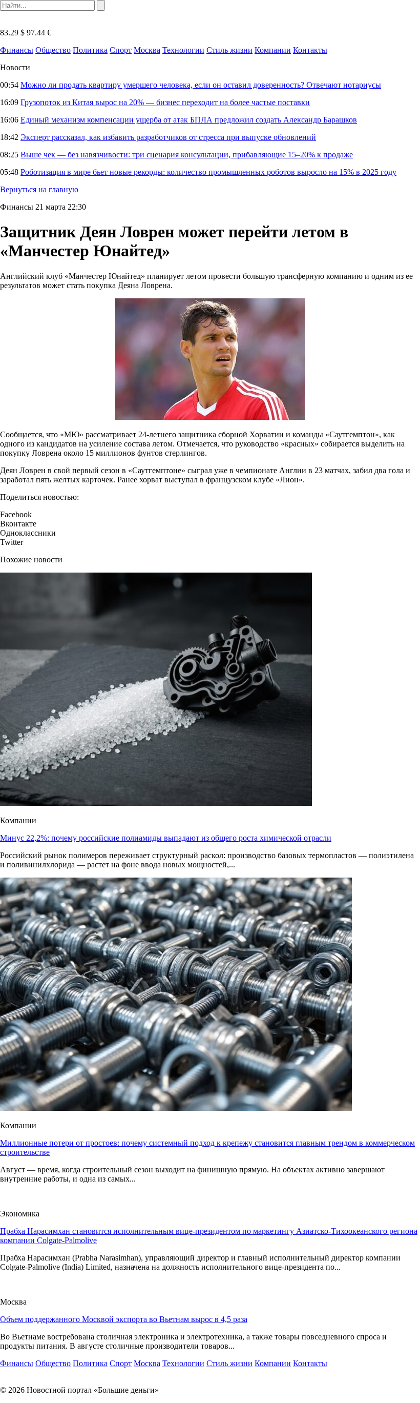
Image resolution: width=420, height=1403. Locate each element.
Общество (53, 50)
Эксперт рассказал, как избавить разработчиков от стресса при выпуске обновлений (168, 137)
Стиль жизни (229, 50)
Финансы (16, 50)
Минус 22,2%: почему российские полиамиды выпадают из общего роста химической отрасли (165, 837)
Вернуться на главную (39, 189)
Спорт (121, 50)
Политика (90, 50)
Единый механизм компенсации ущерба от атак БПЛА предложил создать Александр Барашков (188, 119)
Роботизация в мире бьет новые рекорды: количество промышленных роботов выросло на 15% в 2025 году (208, 172)
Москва (147, 50)
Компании (273, 50)
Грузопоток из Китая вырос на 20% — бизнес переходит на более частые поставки (165, 102)
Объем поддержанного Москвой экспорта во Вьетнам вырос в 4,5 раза (123, 1319)
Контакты (310, 50)
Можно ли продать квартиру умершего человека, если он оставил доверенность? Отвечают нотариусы (200, 84)
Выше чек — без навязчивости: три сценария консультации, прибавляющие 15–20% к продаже (186, 154)
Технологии (183, 50)
